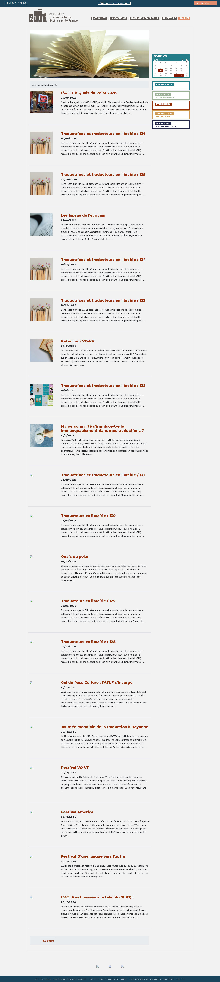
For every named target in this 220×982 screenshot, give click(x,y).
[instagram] (50, 2)
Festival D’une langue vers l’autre (93, 856)
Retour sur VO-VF (77, 341)
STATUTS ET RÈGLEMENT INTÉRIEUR (112, 979)
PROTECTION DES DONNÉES (64, 979)
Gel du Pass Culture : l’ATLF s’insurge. (97, 682)
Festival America (77, 812)
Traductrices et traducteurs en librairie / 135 (103, 174)
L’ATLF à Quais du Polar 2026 (89, 93)
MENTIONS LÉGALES (43, 979)
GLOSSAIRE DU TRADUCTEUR (161, 979)
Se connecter (203, 3)
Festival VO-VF (75, 767)
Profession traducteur (144, 18)
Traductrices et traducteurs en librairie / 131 (103, 475)
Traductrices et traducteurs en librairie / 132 (103, 385)
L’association (118, 18)
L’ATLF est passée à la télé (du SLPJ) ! (97, 897)
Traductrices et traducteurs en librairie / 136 (103, 133)
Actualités (99, 18)
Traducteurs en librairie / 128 (88, 642)
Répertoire (169, 18)
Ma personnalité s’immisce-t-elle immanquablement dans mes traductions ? (102, 428)
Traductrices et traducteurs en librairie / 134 (103, 259)
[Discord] (61, 2)
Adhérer (184, 18)
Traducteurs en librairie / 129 (88, 601)
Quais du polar (74, 556)
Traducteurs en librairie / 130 (88, 516)
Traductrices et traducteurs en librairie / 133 (103, 300)
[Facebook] (32, 2)
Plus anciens (48, 940)
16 (160, 70)
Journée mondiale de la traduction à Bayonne (104, 727)
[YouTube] (56, 2)
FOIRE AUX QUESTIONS (139, 979)
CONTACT (82, 979)
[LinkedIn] (44, 2)
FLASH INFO (180, 979)
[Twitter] (38, 2)
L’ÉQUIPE (92, 979)
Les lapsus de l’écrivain (83, 215)
